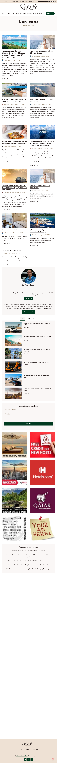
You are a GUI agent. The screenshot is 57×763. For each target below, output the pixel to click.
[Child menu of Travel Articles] (16, 13)
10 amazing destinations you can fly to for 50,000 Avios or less (37, 337)
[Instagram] (51, 1)
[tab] (22, 319)
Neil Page (7, 253)
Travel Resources (38, 13)
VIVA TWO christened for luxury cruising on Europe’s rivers (14, 100)
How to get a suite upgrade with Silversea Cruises (42, 52)
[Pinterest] (47, 1)
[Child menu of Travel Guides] (27, 13)
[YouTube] (53, 1)
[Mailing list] (39, 1)
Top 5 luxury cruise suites (11, 250)
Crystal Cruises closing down (12, 230)
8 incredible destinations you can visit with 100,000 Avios (38, 389)
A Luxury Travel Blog (22, 756)
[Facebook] (41, 1)
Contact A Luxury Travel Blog (25, 1)
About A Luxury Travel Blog (9, 1)
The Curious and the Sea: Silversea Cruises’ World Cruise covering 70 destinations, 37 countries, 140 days (13, 54)
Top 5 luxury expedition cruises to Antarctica (42, 100)
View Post (6, 78)
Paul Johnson (8, 60)
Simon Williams (37, 104)
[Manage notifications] (53, 759)
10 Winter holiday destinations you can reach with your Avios (37, 350)
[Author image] (2, 60)
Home (24, 25)
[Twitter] (43, 1)
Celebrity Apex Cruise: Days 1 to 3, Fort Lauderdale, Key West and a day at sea (14, 187)
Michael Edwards (9, 104)
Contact (28, 749)
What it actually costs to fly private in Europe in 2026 (37, 324)
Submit (28, 424)
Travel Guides (30, 25)
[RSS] (55, 1)
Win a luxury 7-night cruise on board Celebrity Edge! (41, 231)
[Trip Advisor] (49, 1)
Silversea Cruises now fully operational (40, 186)
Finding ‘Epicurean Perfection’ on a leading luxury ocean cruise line (14, 142)
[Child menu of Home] (8, 13)
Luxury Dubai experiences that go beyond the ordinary (36, 363)
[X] (28, 759)
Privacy (35, 749)
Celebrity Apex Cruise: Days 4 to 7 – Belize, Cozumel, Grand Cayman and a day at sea (42, 143)
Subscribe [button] (50, 13)
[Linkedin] (45, 1)
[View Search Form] (3, 13)
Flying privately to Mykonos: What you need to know (36, 376)
